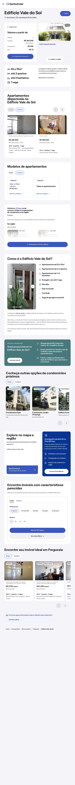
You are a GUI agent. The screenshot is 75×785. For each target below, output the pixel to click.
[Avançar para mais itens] (33, 286)
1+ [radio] (11, 521)
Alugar (11, 109)
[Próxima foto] (32, 125)
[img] (18, 398)
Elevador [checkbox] (35, 511)
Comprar (20, 109)
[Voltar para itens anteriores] (10, 286)
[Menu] (3, 4)
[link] (37, 530)
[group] (21, 135)
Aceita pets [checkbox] (55, 511)
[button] (21, 135)
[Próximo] (62, 109)
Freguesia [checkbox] (14, 511)
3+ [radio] (20, 521)
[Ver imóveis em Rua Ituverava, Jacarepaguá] (47, 44)
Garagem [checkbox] (45, 511)
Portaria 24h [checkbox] (25, 511)
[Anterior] (55, 109)
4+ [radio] (24, 521)
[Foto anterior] (10, 125)
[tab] (12, 501)
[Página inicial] (15, 4)
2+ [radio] (16, 521)
